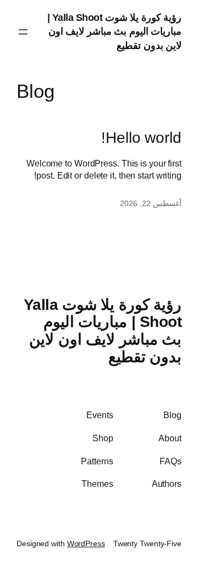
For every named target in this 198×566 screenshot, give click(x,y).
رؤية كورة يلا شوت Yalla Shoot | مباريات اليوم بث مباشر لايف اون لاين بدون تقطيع (114, 31)
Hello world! (141, 137)
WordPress (86, 543)
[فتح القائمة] (23, 31)
